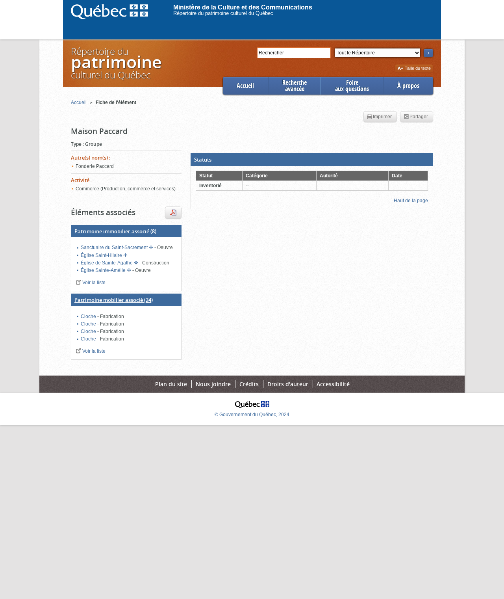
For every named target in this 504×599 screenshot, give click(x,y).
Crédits (249, 384)
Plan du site (171, 384)
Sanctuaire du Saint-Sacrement (115, 247)
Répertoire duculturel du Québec (116, 63)
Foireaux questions (352, 86)
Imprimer (382, 116)
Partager (419, 116)
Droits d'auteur (287, 384)
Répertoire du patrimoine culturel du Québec (223, 13)
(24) (113, 299)
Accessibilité (333, 384)
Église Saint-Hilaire (102, 255)
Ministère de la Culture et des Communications (242, 7)
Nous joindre (213, 384)
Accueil (245, 85)
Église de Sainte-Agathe (107, 263)
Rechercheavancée (294, 86)
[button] (312, 159)
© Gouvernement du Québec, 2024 (252, 414)
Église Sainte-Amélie (104, 270)
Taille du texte (417, 68)
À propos (408, 85)
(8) (115, 231)
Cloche (89, 316)
